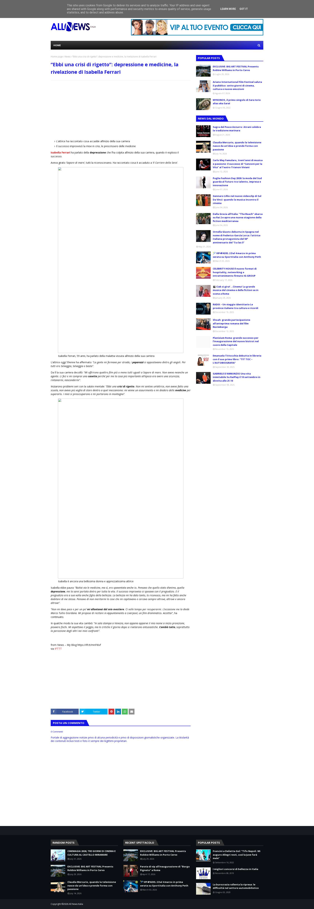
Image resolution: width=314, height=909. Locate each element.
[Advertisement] (121, 109)
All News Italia (76, 904)
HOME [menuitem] (57, 45)
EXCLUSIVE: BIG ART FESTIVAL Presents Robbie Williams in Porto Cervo (236, 68)
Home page (57, 56)
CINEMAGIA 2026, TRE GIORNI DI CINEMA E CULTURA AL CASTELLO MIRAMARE (91, 852)
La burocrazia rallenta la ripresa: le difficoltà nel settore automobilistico (236, 886)
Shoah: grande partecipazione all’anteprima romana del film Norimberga (231, 323)
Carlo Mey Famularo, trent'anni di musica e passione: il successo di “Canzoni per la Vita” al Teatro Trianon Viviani (238, 164)
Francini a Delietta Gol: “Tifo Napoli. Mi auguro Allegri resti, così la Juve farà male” (236, 854)
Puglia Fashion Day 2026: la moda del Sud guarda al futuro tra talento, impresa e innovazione (237, 182)
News (67, 56)
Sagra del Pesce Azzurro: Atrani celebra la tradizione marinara (237, 128)
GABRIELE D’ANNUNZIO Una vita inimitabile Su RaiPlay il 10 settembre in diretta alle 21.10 (236, 377)
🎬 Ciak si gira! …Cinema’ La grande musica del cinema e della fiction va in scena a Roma (235, 290)
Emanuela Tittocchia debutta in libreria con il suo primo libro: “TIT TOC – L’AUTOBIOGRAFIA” (237, 359)
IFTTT (58, 648)
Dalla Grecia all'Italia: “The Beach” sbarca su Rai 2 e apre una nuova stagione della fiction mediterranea (238, 217)
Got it (243, 8)
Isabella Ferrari (60, 152)
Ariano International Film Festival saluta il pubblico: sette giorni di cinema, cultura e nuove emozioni (237, 85)
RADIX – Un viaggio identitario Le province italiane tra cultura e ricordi (235, 306)
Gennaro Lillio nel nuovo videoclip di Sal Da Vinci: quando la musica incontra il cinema (237, 199)
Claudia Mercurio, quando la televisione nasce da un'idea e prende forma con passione (237, 146)
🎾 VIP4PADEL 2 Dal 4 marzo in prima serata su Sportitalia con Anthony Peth (237, 255)
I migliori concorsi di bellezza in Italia (235, 869)
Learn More (228, 8)
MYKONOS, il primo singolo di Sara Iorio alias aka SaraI (237, 101)
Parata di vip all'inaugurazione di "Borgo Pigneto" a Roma (165, 868)
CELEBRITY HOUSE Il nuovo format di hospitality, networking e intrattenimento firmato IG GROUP (235, 272)
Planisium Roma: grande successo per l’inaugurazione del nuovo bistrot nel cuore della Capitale (236, 341)
